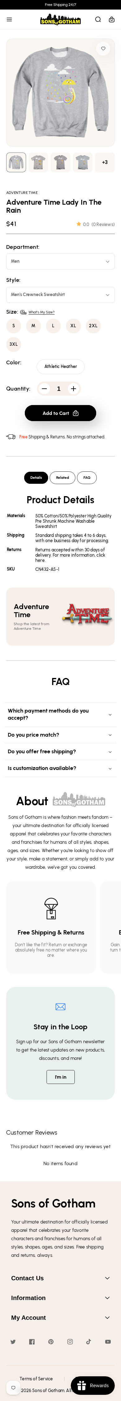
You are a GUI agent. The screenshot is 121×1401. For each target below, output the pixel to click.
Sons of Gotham (48, 1390)
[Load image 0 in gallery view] (16, 162)
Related (62, 477)
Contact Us (27, 1278)
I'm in (60, 1077)
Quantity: (18, 389)
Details (36, 477)
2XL (93, 325)
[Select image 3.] (82, 162)
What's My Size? (42, 312)
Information (28, 1297)
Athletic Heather (60, 366)
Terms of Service (36, 1379)
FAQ (86, 477)
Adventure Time (22, 192)
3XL (14, 344)
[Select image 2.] (60, 162)
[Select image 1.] (38, 162)
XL (73, 325)
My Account (28, 1317)
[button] (9, 19)
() (99, 224)
